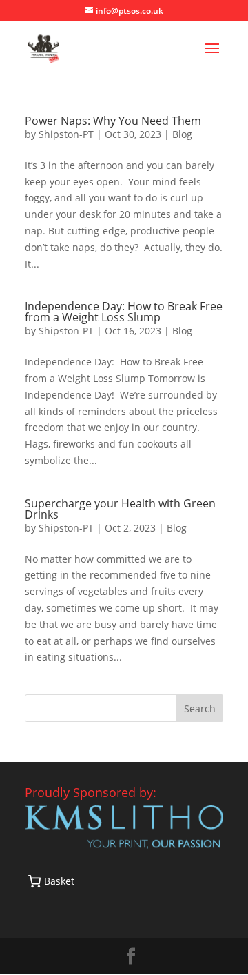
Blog (182, 134)
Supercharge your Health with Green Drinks (120, 509)
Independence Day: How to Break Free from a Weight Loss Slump (124, 312)
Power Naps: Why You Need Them (113, 120)
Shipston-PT (66, 134)
